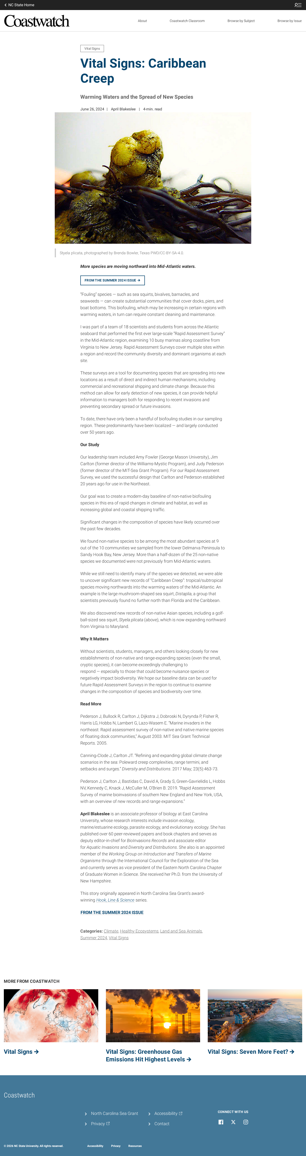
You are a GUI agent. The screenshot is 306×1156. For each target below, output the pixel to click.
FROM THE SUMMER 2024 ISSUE (112, 912)
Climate (111, 931)
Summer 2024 (93, 937)
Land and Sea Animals (181, 931)
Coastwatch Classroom (187, 21)
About (142, 21)
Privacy (115, 1146)
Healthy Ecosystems (139, 931)
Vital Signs (119, 937)
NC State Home (21, 5)
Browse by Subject (241, 21)
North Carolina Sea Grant (114, 1113)
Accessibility (95, 1146)
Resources (135, 1146)
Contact (161, 1123)
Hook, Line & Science (115, 900)
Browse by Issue (290, 21)
